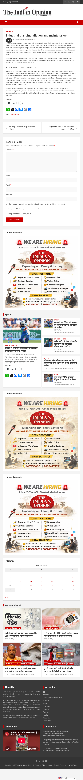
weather (70, 663)
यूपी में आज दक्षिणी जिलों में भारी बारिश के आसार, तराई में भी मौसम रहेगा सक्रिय (58, 669)
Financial (10, 31)
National (46, 695)
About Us (46, 718)
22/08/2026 (9, 639)
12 (41, 582)
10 (20, 582)
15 (73, 582)
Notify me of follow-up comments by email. (23, 209)
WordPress (73, 765)
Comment (10, 150)
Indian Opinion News (25, 765)
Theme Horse (47, 765)
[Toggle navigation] (6, 22)
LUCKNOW (9, 663)
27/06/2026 (48, 368)
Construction (14, 114)
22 (73, 586)
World (45, 703)
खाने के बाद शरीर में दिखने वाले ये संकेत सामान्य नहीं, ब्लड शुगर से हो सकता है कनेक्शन (61, 634)
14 (62, 582)
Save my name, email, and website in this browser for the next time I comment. (37, 204)
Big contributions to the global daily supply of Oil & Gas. (61, 128)
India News (27, 661)
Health (47, 628)
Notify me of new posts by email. (19, 214)
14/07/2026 (58, 330)
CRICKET (8, 345)
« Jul (6, 598)
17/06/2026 (58, 382)
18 (31, 586)
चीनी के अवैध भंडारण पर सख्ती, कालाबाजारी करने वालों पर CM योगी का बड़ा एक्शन (20, 669)
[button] (9, 40)
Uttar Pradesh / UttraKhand (24, 663)
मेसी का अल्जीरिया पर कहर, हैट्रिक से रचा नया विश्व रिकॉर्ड (65, 378)
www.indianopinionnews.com (25, 39)
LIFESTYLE (16, 628)
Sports (8, 314)
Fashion (8, 628)
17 (20, 586)
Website (9, 195)
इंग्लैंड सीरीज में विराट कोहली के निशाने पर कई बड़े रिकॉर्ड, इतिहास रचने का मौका (65, 344)
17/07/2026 (9, 354)
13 (52, 582)
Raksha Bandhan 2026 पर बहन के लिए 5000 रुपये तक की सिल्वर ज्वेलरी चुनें (21, 634)
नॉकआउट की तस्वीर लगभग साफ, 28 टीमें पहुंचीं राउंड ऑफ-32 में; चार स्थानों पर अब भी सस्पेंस (60, 363)
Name (8, 176)
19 (41, 586)
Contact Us (47, 721)
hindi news (18, 661)
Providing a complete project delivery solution (22, 128)
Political (46, 700)
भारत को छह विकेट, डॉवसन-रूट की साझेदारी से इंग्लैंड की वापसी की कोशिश (66, 325)
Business (9, 661)
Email (8, 185)
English (64, 778)
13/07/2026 (58, 349)
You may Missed (13, 605)
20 (52, 586)
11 (31, 582)
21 (62, 586)
